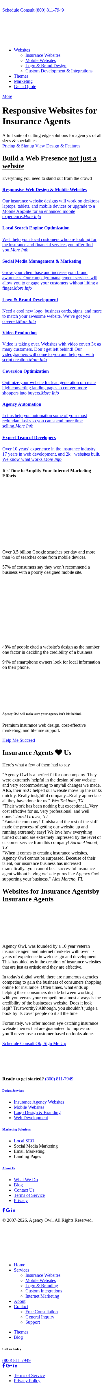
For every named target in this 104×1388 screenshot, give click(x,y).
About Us (8, 1168)
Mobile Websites (40, 60)
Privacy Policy (27, 1380)
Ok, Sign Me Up (51, 1043)
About (19, 1301)
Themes (21, 76)
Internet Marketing (42, 1296)
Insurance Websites (42, 55)
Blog (18, 1184)
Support (32, 1322)
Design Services (13, 1090)
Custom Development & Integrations (58, 70)
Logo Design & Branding (37, 1112)
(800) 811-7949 (50, 10)
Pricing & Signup (18, 145)
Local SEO (24, 1140)
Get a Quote (25, 86)
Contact (21, 1306)
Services (21, 1270)
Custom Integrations (43, 1290)
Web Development (31, 1117)
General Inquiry (39, 1316)
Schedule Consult (18, 10)
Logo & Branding (41, 1285)
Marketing (23, 81)
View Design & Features (57, 145)
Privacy (21, 1200)
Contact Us (24, 1190)
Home (19, 1264)
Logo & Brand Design (45, 65)
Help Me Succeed (18, 740)
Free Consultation (41, 1311)
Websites (22, 50)
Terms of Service (29, 1195)
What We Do (26, 1179)
